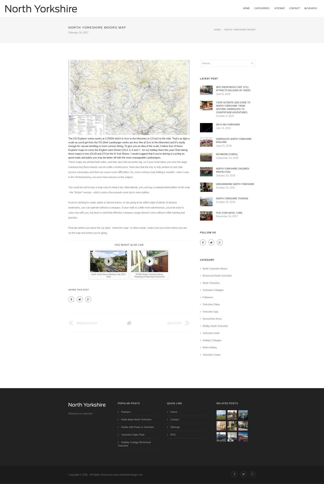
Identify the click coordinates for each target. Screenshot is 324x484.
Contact (294, 8)
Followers (207, 297)
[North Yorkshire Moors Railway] (221, 436)
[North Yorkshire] (41, 6)
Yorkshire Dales (211, 304)
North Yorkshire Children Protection (232, 170)
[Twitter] (80, 299)
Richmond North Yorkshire (217, 275)
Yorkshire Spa (210, 311)
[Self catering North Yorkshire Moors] (232, 415)
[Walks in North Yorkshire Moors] (243, 415)
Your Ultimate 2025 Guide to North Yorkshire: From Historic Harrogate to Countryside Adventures (233, 107)
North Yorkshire (211, 282)
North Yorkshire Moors (240, 30)
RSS (173, 434)
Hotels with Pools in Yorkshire (137, 427)
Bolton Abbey (209, 347)
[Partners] (221, 415)
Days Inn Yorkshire (228, 124)
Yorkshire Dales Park (133, 434)
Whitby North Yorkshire (215, 326)
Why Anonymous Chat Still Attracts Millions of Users (233, 89)
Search (312, 8)
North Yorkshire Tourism (232, 198)
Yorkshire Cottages (213, 290)
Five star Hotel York (229, 213)
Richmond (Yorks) (227, 154)
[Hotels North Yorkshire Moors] (232, 426)
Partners (126, 411)
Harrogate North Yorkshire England (234, 141)
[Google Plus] (88, 299)
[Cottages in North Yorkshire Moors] (221, 426)
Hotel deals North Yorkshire (136, 419)
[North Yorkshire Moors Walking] (243, 436)
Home (246, 8)
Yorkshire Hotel (210, 333)
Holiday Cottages (211, 340)
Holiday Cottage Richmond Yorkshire (134, 444)
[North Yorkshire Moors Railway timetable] (243, 426)
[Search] (252, 63)
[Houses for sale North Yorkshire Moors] (232, 436)
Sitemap (279, 8)
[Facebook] (71, 299)
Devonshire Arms (212, 318)
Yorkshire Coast (211, 354)
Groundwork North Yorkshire (235, 184)
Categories (261, 8)
